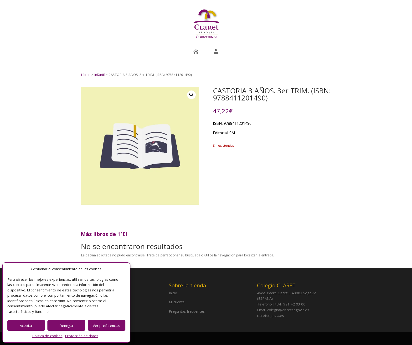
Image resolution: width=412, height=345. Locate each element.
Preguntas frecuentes (187, 311)
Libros (86, 74)
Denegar (66, 325)
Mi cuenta (177, 302)
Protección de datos (81, 335)
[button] (191, 94)
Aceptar (26, 325)
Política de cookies (47, 335)
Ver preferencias (106, 325)
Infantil (100, 74)
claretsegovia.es (270, 315)
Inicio (173, 292)
